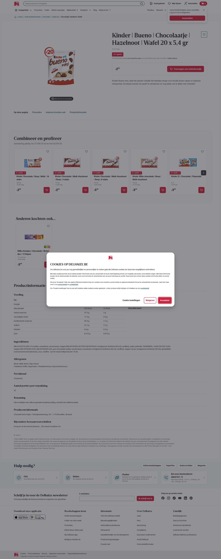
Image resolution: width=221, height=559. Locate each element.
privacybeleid (62, 284)
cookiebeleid (73, 284)
